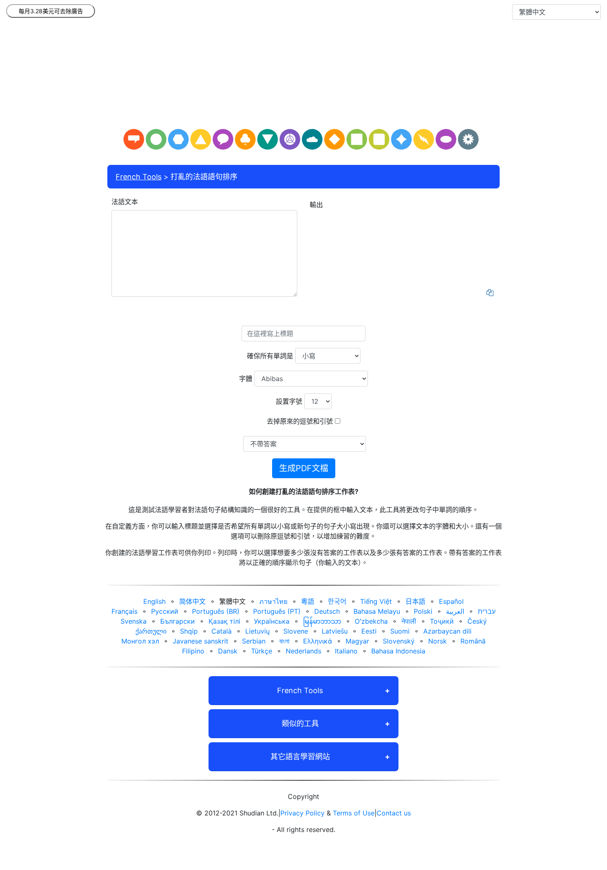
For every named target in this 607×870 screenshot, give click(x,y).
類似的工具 (300, 723)
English (154, 601)
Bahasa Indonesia (398, 651)
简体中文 (192, 601)
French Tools (138, 176)
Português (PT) (277, 611)
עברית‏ (487, 611)
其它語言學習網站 (300, 756)
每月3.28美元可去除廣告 (51, 10)
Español (451, 601)
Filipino (193, 651)
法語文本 (124, 202)
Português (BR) (215, 611)
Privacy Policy (302, 813)
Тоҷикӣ (442, 621)
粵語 (307, 601)
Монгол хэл (140, 641)
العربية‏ (455, 611)
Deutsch (327, 611)
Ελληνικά (317, 641)
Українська (271, 621)
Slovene (295, 631)
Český (477, 621)
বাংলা (284, 641)
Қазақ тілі (224, 621)
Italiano (346, 651)
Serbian (254, 641)
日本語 (415, 601)
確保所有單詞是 (270, 356)
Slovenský (399, 641)
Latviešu (335, 631)
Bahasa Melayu (376, 611)
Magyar (357, 641)
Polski (423, 611)
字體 (245, 378)
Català (221, 631)
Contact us (394, 813)
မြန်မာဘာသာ (322, 621)
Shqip (189, 631)
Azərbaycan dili (447, 631)
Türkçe (261, 651)
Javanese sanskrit (200, 641)
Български (177, 621)
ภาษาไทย (273, 601)
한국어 (337, 601)
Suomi (400, 631)
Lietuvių (257, 631)
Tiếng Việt (376, 601)
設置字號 (289, 401)
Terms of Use (354, 813)
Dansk (227, 651)
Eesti (369, 631)
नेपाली (408, 621)
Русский (164, 611)
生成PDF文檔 (303, 468)
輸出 (316, 204)
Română (473, 641)
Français (124, 611)
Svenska (134, 621)
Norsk (437, 641)
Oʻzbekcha (371, 621)
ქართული (150, 631)
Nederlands (303, 651)
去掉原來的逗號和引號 (300, 421)
